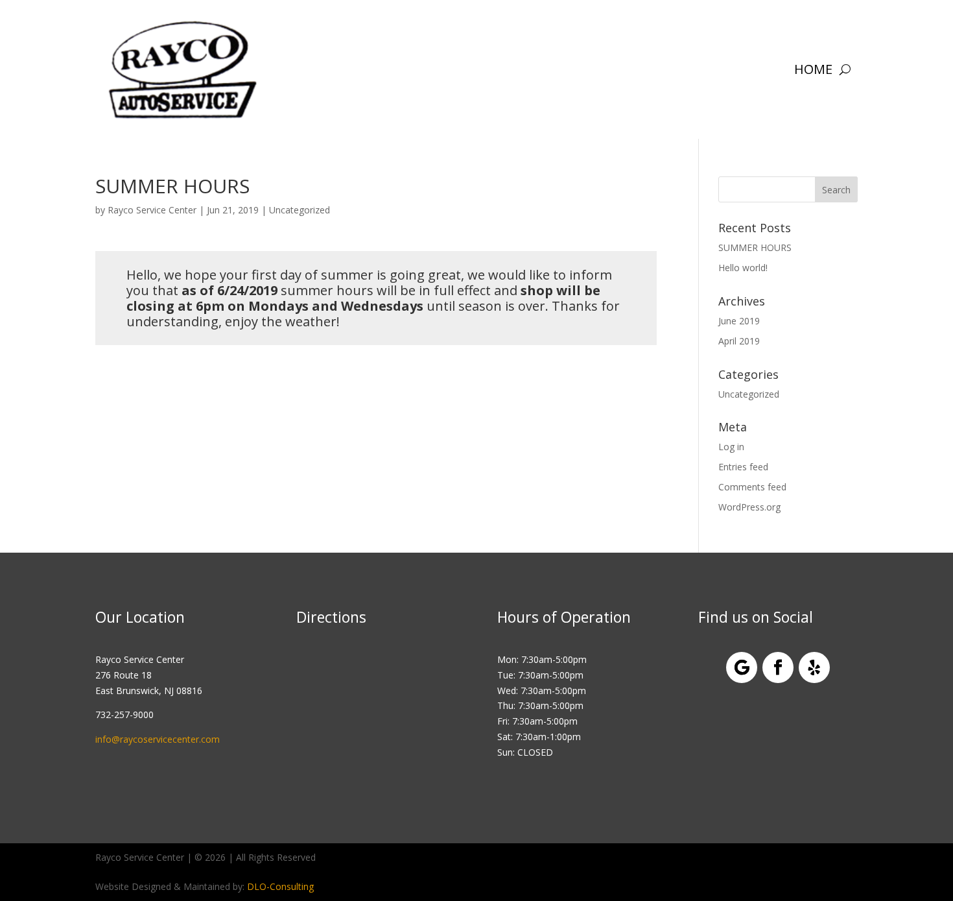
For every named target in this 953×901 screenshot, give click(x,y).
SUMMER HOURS (755, 247)
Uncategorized (299, 210)
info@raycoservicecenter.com (157, 739)
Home (813, 69)
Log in (731, 446)
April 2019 (739, 341)
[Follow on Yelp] (814, 667)
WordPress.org (749, 507)
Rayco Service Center (152, 210)
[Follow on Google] (741, 667)
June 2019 (739, 321)
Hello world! (743, 267)
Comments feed (752, 487)
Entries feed (743, 467)
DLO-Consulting (280, 886)
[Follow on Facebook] (778, 667)
